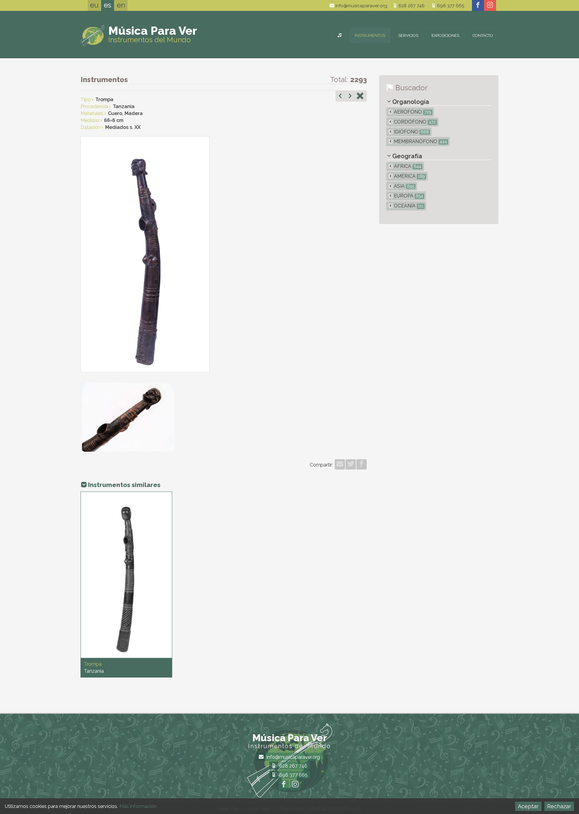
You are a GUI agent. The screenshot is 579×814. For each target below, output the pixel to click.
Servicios (408, 35)
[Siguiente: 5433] (350, 96)
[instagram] (490, 5)
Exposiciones (445, 35)
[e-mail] (340, 464)
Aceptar (528, 806)
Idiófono (411, 132)
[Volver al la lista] (360, 96)
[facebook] (478, 5)
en (121, 5)
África (407, 166)
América (409, 176)
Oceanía (408, 206)
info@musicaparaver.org (360, 5)
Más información (138, 806)
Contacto (483, 35)
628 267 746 (411, 5)
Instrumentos (370, 35)
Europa (408, 196)
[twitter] (351, 464)
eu (94, 5)
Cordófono (414, 122)
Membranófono (420, 141)
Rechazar (559, 806)
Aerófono (412, 112)
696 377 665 (450, 5)
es (107, 5)
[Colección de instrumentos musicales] (339, 35)
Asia (403, 186)
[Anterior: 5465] (340, 96)
